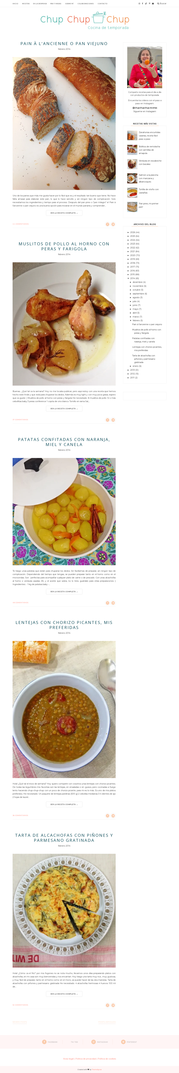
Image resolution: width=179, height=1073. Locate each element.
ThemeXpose (97, 1069)
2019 (133, 259)
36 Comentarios (20, 815)
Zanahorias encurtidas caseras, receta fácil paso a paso (149, 135)
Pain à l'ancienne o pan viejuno (64, 43)
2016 (132, 270)
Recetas (26, 3)
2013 (132, 370)
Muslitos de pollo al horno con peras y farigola (64, 246)
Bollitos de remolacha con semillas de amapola (149, 150)
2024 (133, 240)
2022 (133, 247)
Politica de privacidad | (86, 1059)
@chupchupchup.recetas (145, 108)
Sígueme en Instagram (144, 111)
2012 (132, 373)
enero (136, 366)
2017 (133, 267)
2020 (133, 255)
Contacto (102, 3)
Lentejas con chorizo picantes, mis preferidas (64, 625)
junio (135, 305)
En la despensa (40, 3)
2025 (133, 236)
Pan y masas (55, 3)
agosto (136, 297)
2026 (133, 232)
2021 (132, 251)
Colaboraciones (86, 3)
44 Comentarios (21, 224)
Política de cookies (107, 1059)
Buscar (162, 3)
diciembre (138, 282)
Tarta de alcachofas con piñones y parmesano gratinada (64, 838)
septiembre (139, 293)
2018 (133, 263)
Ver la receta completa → (64, 213)
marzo (136, 316)
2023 (133, 244)
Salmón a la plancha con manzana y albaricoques (148, 178)
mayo (136, 309)
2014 (133, 278)
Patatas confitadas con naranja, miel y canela (64, 442)
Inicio (15, 3)
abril (135, 313)
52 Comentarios (20, 1005)
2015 (132, 274)
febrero (136, 320)
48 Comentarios (20, 603)
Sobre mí (69, 3)
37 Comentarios (20, 420)
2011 (132, 377)
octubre (137, 290)
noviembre (138, 286)
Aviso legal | (69, 1059)
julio (135, 301)
